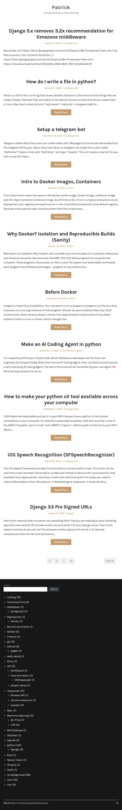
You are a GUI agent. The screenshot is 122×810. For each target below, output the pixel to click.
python (79, 350)
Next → (109, 561)
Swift (10, 769)
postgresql (17, 611)
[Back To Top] (117, 803)
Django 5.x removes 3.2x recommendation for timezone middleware (61, 34)
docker (70, 188)
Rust (10, 755)
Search (7, 585)
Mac (9, 710)
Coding (11, 597)
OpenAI (11, 740)
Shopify (11, 765)
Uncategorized (70, 43)
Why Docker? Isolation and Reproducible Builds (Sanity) (61, 237)
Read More (61, 112)
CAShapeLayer (22, 680)
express (15, 705)
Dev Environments (18, 626)
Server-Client (15, 760)
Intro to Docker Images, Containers (61, 182)
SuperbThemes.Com (38, 803)
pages (14, 650)
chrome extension (21, 700)
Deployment (14, 617)
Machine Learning (18, 715)
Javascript (13, 690)
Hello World (14, 656)
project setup (18, 685)
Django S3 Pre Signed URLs (61, 507)
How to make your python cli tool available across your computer (61, 400)
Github (11, 646)
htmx (10, 661)
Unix (10, 779)
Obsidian (12, 735)
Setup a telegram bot (61, 129)
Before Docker (61, 292)
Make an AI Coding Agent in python (61, 344)
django (70, 513)
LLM (13, 724)
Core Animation (20, 675)
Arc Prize (16, 720)
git (9, 641)
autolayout (17, 670)
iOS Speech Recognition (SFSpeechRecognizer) (61, 455)
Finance (12, 636)
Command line (68, 350)
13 (72, 561)
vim (9, 784)
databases (13, 607)
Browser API (18, 695)
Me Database (15, 730)
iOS (9, 666)
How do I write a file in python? (61, 82)
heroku (15, 621)
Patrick (61, 7)
